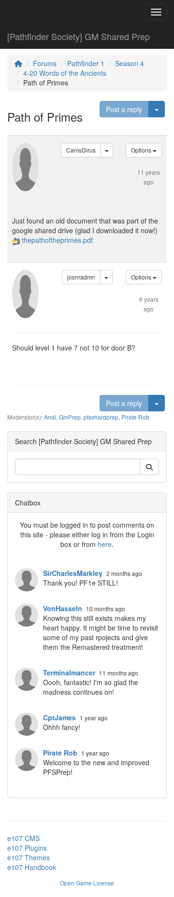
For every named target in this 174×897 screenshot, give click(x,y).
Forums (45, 63)
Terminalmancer (69, 672)
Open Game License (87, 883)
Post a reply (124, 109)
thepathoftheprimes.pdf (57, 240)
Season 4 (129, 63)
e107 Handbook (31, 867)
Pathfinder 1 (85, 63)
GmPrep (70, 417)
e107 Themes (28, 857)
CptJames (59, 717)
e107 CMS (23, 838)
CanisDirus (81, 150)
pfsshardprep (101, 417)
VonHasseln (62, 608)
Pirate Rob (135, 417)
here (105, 544)
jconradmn (81, 277)
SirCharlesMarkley (72, 573)
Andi (50, 417)
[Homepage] (18, 63)
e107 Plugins (27, 848)
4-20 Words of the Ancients (64, 73)
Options (142, 150)
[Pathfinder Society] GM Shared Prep (78, 36)
